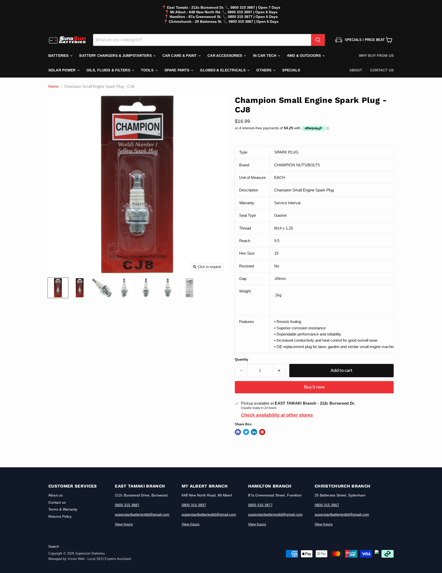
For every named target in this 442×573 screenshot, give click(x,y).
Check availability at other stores (277, 415)
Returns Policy (60, 516)
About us (55, 495)
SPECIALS (291, 70)
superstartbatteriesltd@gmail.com (142, 514)
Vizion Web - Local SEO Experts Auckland (99, 559)
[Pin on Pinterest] (262, 432)
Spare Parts (177, 70)
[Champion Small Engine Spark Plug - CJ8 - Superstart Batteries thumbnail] (58, 288)
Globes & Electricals (223, 70)
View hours (124, 524)
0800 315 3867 (327, 505)
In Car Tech (265, 55)
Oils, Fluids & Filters (108, 70)
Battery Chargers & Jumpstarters (115, 55)
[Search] (318, 40)
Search (53, 546)
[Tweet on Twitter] (246, 432)
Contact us (382, 70)
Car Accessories (225, 55)
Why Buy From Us (376, 55)
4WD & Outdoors (304, 55)
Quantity (241, 359)
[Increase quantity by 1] (279, 370)
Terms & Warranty (62, 509)
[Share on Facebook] (238, 432)
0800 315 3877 (260, 505)
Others (264, 70)
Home (53, 86)
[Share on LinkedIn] (254, 432)
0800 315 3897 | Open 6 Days (253, 12)
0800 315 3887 (127, 505)
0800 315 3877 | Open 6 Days (253, 17)
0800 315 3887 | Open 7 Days (255, 7)
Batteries (59, 55)
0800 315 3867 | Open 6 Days (254, 21)
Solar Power (62, 70)
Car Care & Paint (180, 55)
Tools (148, 70)
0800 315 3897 (194, 505)
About (355, 70)
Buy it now (314, 387)
